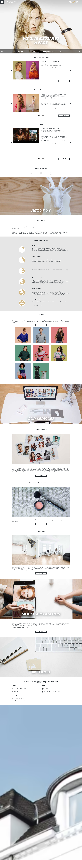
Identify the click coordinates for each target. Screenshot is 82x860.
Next (41, 70)
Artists (41, 524)
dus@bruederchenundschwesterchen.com (51, 691)
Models (41, 475)
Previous (12, 70)
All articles (64, 81)
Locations (41, 573)
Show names (41, 325)
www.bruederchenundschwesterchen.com (51, 693)
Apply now (41, 631)
